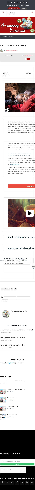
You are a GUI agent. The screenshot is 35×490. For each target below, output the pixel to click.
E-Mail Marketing (28, 55)
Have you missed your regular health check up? (17, 330)
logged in (10, 363)
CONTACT (24, 8)
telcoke (4, 300)
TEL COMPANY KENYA (23, 298)
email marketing (10, 298)
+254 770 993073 (25, 5)
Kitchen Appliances (12, 406)
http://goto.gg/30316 (14, 164)
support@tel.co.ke (12, 5)
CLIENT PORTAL (14, 8)
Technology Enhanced (11, 50)
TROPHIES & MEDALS (12, 414)
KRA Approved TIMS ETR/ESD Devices (13, 337)
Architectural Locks (12, 398)
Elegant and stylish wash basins (16, 389)
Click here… (29, 73)
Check (17, 464)
